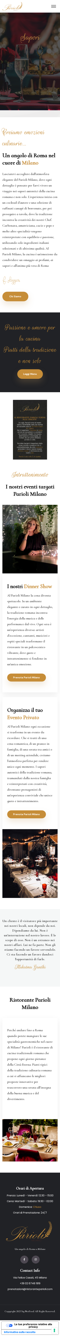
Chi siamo (15, 296)
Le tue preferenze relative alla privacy (33, 1325)
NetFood (29, 1311)
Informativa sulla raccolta (19, 1332)
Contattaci (29, 79)
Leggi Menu (30, 374)
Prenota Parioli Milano (26, 677)
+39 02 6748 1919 (30, 1283)
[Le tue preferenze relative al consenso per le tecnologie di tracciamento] (54, 1330)
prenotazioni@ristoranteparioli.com (30, 1289)
